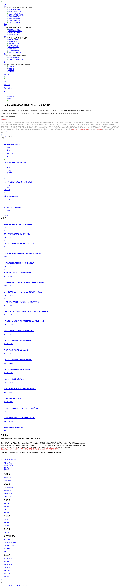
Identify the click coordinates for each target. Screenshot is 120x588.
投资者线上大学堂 (13, 39)
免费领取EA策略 (9, 465)
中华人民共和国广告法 (10, 539)
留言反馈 (11, 71)
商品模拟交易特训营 (14, 9)
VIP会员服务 (7, 496)
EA (1, 131)
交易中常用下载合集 (14, 22)
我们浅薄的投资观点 (14, 50)
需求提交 (6, 470)
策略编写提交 (8, 464)
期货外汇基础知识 (13, 45)
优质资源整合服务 (13, 16)
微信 (9, 98)
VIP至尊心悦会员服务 (14, 13)
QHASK (10, 585)
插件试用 (6, 512)
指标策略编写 (8, 493)
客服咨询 (6, 74)
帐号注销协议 (8, 548)
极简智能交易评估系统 (15, 31)
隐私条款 (6, 551)
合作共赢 (6, 532)
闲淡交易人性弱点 (13, 47)
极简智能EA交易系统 (14, 29)
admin (2, 109)
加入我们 (11, 70)
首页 (5, 4)
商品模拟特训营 (8, 487)
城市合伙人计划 (13, 34)
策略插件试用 (8, 462)
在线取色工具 (8, 561)
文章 (5, 24)
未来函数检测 (8, 558)
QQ (9, 100)
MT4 (4, 131)
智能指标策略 (8, 477)
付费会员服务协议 (9, 545)
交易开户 (6, 519)
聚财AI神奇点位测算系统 (15, 32)
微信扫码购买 (12, 459)
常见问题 (6, 469)
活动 (5, 61)
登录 (4, 136)
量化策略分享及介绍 (14, 43)
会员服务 (6, 506)
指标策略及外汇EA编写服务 (16, 15)
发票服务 (6, 525)
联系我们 (11, 68)
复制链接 (11, 96)
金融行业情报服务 (13, 57)
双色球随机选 (8, 567)
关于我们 (11, 66)
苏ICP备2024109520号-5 (21, 585)
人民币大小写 (8, 570)
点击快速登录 (8, 88)
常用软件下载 (8, 467)
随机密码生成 (8, 564)
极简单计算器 (8, 573)
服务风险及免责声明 (10, 542)
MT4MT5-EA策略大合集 (15, 52)
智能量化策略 (8, 490)
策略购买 (6, 503)
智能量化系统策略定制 (15, 11)
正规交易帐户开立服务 (15, 18)
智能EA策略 (7, 480)
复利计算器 (7, 576)
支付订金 (6, 522)
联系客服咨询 (4, 459)
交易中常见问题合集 (14, 20)
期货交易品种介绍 (13, 48)
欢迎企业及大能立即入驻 (15, 59)
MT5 (7, 131)
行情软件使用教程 (13, 41)
